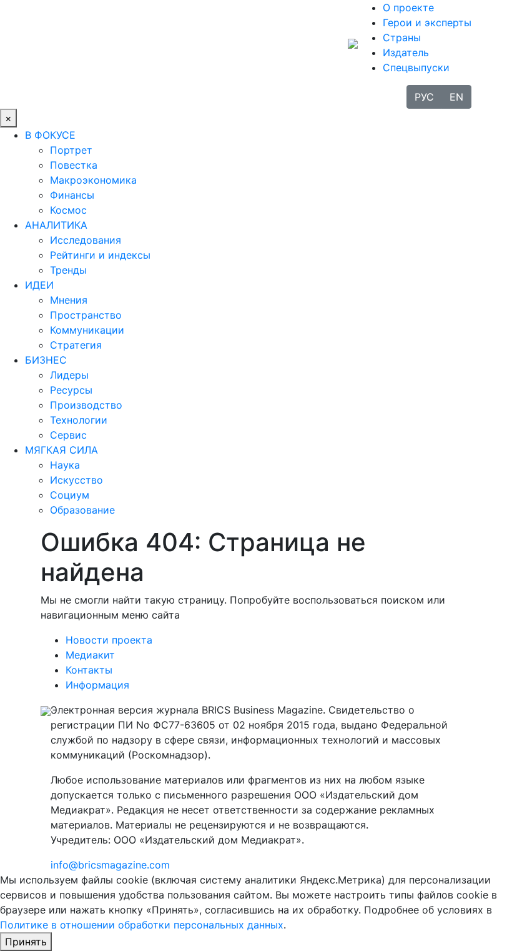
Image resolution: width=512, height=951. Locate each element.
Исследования (85, 240)
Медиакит (90, 655)
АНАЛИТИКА (56, 225)
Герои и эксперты (427, 22)
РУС (424, 97)
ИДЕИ (39, 285)
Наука (65, 465)
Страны (402, 37)
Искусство (76, 480)
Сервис (68, 435)
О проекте (408, 7)
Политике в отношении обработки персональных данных (141, 925)
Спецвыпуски (416, 67)
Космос (68, 210)
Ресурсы (71, 390)
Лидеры (69, 375)
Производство (86, 405)
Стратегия (76, 345)
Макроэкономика (93, 180)
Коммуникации (87, 330)
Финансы (72, 195)
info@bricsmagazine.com (110, 865)
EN (456, 97)
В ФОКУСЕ (50, 135)
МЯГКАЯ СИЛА (61, 450)
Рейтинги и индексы (100, 255)
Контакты (89, 670)
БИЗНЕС (46, 360)
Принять (26, 941)
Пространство (86, 315)
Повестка (73, 165)
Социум (69, 495)
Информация (97, 685)
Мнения (68, 300)
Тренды (68, 270)
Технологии (78, 420)
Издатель (406, 52)
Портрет (71, 150)
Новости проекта (109, 640)
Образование (82, 510)
